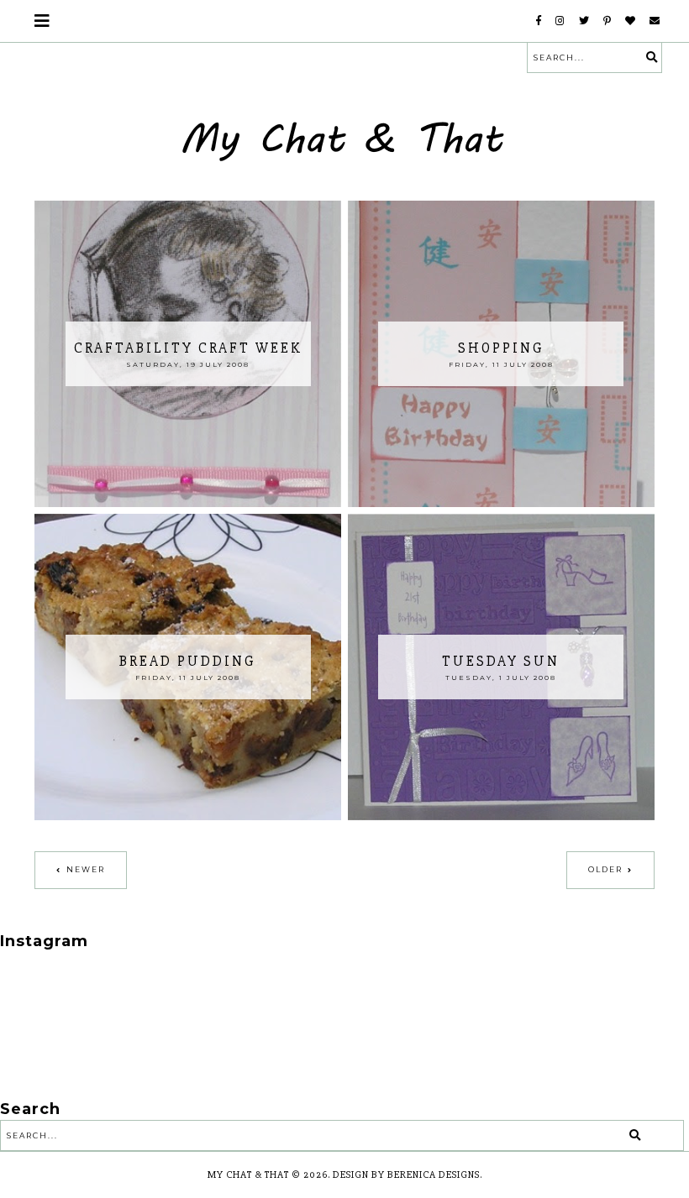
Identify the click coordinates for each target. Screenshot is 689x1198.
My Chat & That (248, 1175)
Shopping (501, 348)
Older (605, 869)
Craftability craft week (188, 348)
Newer (85, 869)
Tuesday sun (501, 661)
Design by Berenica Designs (406, 1175)
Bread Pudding (187, 661)
